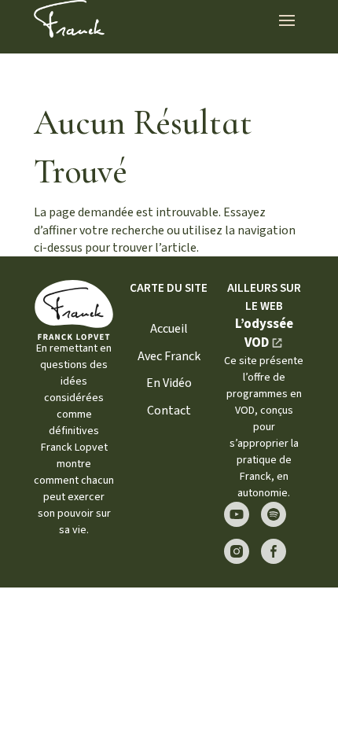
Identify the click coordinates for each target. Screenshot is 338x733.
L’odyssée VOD (264, 333)
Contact (169, 410)
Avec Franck (169, 356)
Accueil (169, 328)
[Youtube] (236, 514)
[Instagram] (236, 551)
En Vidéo (169, 383)
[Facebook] (273, 551)
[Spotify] (273, 514)
